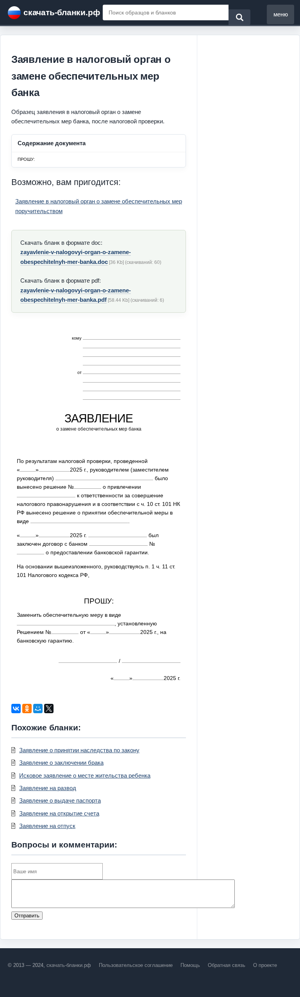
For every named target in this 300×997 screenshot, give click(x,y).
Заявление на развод (47, 788)
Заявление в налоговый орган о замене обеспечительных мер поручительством (98, 206)
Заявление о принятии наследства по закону (79, 750)
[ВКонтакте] (16, 708)
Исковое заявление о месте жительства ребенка (84, 775)
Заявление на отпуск (47, 826)
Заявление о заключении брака (61, 762)
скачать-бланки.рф (61, 12)
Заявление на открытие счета (59, 813)
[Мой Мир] (38, 708)
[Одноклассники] (27, 708)
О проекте (265, 965)
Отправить (26, 916)
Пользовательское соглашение (136, 965)
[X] (49, 708)
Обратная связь (226, 965)
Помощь (190, 965)
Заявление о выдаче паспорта (60, 800)
